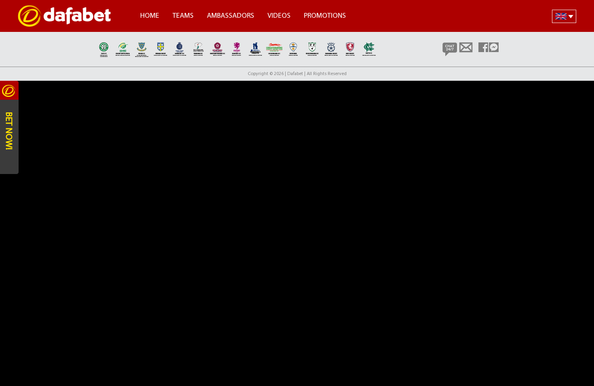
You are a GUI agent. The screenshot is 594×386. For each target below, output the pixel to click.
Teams (183, 16)
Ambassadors (230, 16)
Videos (279, 16)
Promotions (325, 16)
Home (149, 16)
